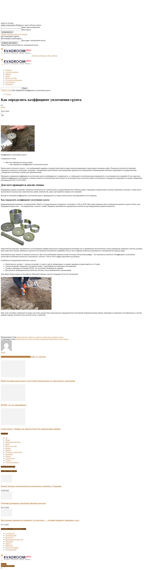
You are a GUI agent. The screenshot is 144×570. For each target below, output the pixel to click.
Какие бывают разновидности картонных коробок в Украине (31, 486)
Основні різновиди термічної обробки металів (23, 503)
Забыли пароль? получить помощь (14, 34)
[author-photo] (6, 350)
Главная (8, 70)
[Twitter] (12, 119)
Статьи (9, 90)
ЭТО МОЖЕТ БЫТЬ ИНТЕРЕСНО (15, 357)
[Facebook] (4, 119)
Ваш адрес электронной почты (33, 40)
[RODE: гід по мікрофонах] (13, 400)
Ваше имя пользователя (31, 27)
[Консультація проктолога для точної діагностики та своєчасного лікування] (13, 377)
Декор (7, 76)
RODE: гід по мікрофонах (13, 405)
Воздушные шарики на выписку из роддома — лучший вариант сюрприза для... (40, 520)
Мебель (8, 74)
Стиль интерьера (11, 72)
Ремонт (8, 456)
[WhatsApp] (29, 119)
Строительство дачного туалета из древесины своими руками (39, 337)
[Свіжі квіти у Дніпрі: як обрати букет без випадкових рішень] (13, 425)
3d (6, 438)
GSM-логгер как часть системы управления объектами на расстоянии (42, 339)
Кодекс (8, 448)
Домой (3, 90)
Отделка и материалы (13, 80)
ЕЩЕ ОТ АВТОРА (38, 357)
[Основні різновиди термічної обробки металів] (6, 499)
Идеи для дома (11, 78)
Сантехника (10, 82)
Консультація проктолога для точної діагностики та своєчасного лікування (38, 381)
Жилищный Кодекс (12, 442)
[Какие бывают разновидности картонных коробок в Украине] (6, 482)
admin (3, 107)
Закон (7, 444)
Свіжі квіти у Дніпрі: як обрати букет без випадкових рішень (31, 429)
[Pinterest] (21, 119)
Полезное (9, 84)
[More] (37, 118)
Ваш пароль (26, 30)
